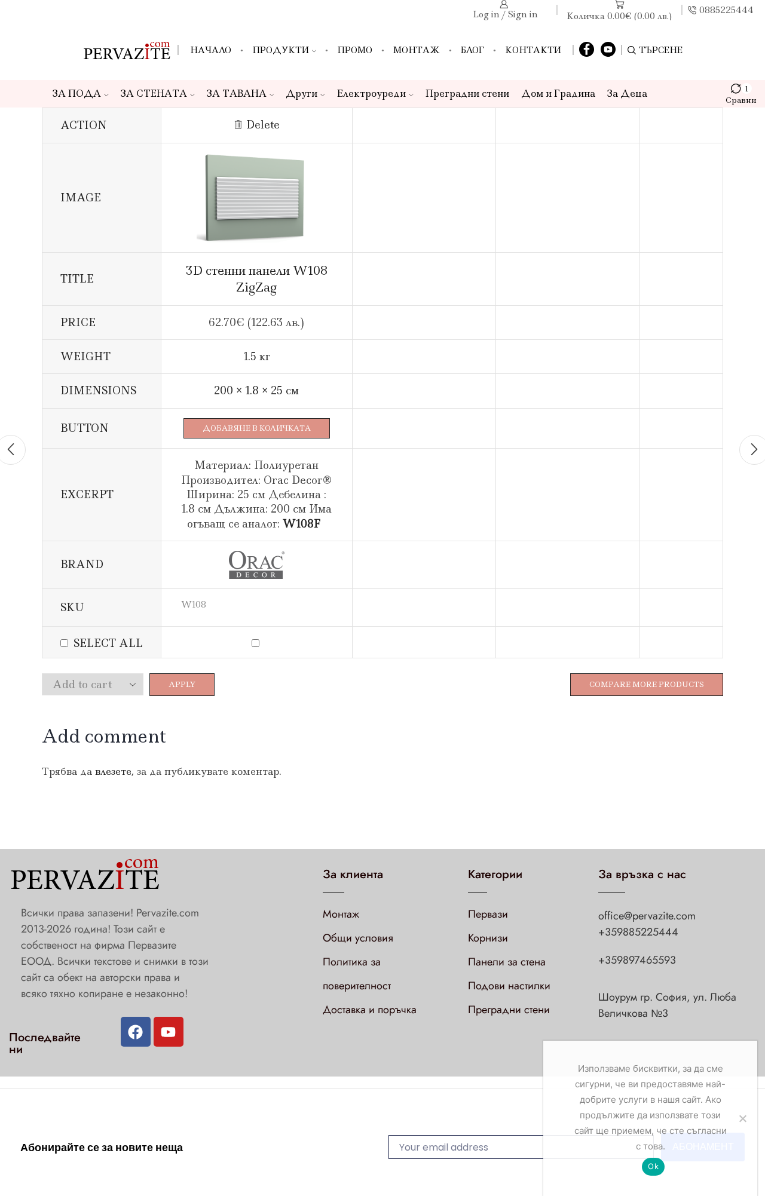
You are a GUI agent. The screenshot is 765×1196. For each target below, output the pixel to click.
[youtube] (608, 50)
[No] (742, 1118)
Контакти (533, 50)
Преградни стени (467, 93)
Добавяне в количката (257, 428)
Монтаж (416, 50)
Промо (354, 50)
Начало (210, 50)
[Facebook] (586, 50)
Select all (108, 643)
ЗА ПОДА (77, 93)
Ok (653, 1166)
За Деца (627, 93)
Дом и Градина (558, 93)
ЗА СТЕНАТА (154, 93)
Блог (472, 50)
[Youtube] (168, 1032)
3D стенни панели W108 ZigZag (257, 278)
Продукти (280, 50)
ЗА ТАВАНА (237, 93)
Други (301, 93)
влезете (113, 771)
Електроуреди (371, 93)
